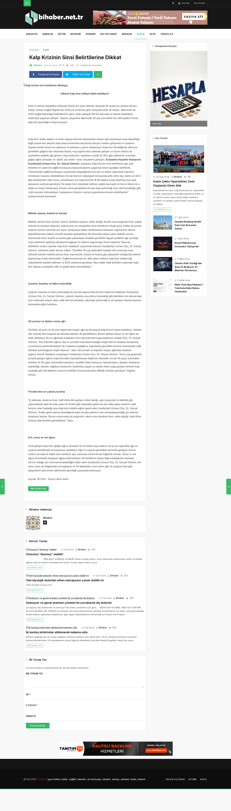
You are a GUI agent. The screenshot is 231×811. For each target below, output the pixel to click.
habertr (141, 779)
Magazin (127, 34)
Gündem (90, 34)
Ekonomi (75, 34)
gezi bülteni (54, 779)
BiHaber (38, 65)
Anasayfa (31, 34)
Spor (152, 34)
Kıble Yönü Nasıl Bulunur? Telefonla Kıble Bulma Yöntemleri (189, 288)
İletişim (192, 779)
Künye (203, 779)
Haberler (47, 34)
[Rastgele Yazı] (27, 3)
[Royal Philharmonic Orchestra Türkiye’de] (162, 243)
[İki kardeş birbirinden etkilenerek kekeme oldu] (51, 627)
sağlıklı (72, 779)
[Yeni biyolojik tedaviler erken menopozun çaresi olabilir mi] (57, 575)
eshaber (125, 779)
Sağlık (141, 34)
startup (115, 779)
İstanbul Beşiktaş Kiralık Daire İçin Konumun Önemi (188, 225)
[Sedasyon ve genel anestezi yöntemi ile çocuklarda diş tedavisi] (60, 598)
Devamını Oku (34, 568)
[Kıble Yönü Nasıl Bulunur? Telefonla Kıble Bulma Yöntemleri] (162, 285)
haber (65, 779)
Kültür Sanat (108, 34)
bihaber (107, 779)
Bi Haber (41, 779)
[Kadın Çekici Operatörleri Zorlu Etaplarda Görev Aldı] (178, 158)
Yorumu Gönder (37, 725)
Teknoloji (166, 34)
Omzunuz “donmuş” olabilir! (44, 554)
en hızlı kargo (94, 779)
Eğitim (62, 34)
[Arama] (173, 3)
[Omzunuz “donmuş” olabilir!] (41, 549)
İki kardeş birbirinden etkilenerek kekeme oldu (57, 632)
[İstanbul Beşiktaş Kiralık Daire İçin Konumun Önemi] (162, 222)
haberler (81, 779)
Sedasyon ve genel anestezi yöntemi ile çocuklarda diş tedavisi (69, 602)
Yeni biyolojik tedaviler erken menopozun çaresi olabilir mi (65, 580)
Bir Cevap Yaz (38, 488)
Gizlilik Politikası (175, 779)
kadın (133, 779)
